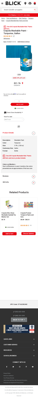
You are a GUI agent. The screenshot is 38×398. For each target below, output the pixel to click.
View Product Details (23, 41)
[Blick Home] (14, 3)
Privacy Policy (7, 373)
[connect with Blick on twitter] (13, 368)
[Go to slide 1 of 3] (17, 74)
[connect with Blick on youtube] (32, 368)
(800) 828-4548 (20, 312)
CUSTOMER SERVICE (10, 345)
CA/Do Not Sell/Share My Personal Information (15, 380)
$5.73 (3, 219)
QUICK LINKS (8, 339)
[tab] (19, 133)
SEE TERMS (27, 15)
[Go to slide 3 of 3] (20, 74)
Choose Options (28, 233)
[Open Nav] (2, 3)
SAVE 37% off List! (19, 78)
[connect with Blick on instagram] (19, 368)
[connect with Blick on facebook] (6, 368)
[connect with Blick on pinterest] (26, 368)
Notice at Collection (9, 375)
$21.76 (17, 83)
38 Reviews (7, 38)
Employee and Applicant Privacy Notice (13, 382)
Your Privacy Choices (9, 378)
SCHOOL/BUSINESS (10, 356)
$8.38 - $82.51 (25, 219)
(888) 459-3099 (20, 315)
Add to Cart (9, 234)
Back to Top (18, 320)
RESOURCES (8, 350)
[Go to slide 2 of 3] (19, 74)
